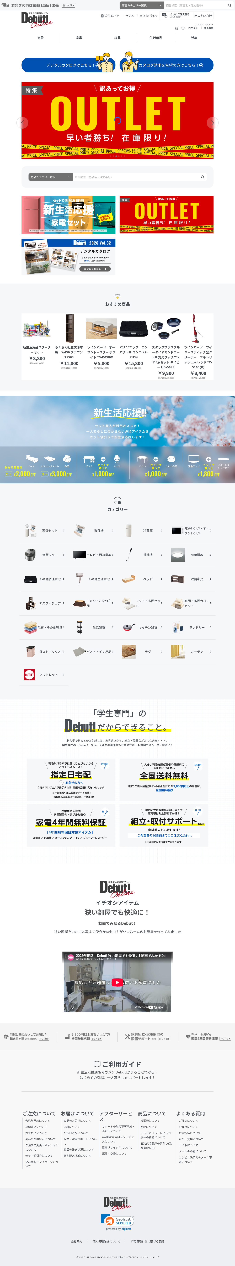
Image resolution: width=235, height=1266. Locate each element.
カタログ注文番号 (180, 15)
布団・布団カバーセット (197, 603)
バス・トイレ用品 (99, 651)
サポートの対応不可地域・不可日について (118, 1128)
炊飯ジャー (50, 554)
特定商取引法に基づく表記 (147, 1241)
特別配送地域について (77, 1156)
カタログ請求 (205, 15)
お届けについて (188, 1127)
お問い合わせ (150, 15)
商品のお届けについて (77, 1120)
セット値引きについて (39, 1156)
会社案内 (76, 1241)
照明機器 (197, 554)
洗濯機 (99, 530)
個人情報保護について (106, 1241)
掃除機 (148, 554)
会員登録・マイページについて (41, 1164)
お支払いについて (36, 1133)
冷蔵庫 (148, 530)
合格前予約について (37, 1120)
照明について (149, 1127)
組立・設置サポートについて (80, 1141)
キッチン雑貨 (148, 627)
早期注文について (36, 1127)
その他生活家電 (99, 579)
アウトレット (48, 674)
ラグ (148, 651)
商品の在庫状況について (40, 1139)
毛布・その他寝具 (50, 627)
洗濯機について (150, 1120)
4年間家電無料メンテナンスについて (118, 1139)
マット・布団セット (148, 603)
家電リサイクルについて (117, 1147)
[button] (110, 156)
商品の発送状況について (79, 1149)
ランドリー (197, 627)
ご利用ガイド (112, 15)
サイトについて (188, 1145)
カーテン (197, 651)
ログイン (193, 28)
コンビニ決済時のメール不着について (195, 1159)
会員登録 (208, 28)
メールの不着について (192, 1151)
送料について (72, 1127)
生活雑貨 (99, 627)
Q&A (131, 15)
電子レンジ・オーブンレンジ (197, 530)
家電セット (50, 530)
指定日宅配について (76, 1133)
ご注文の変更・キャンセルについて (41, 1147)
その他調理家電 (50, 579)
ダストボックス (50, 651)
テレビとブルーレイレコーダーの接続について (157, 1135)
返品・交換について (114, 1153)
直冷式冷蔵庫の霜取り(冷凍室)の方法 (156, 1145)
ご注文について (188, 1120)
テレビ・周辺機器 (99, 554)
